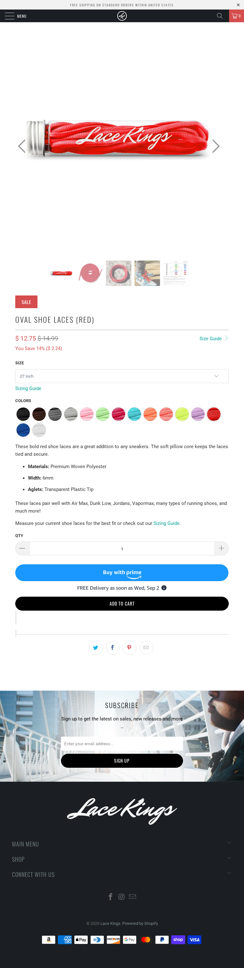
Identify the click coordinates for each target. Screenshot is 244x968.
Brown (39, 414)
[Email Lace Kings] (133, 897)
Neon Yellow (182, 414)
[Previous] (23, 146)
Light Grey (71, 414)
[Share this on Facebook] (113, 648)
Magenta (118, 414)
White (39, 430)
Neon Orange (150, 414)
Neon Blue (134, 414)
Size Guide (211, 338)
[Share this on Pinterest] (130, 648)
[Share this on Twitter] (96, 648)
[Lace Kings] (122, 16)
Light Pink (86, 414)
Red (213, 414)
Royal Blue (23, 430)
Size (19, 363)
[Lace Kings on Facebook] (110, 897)
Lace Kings (110, 923)
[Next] (214, 146)
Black (23, 414)
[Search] (222, 16)
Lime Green (102, 414)
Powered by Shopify (140, 923)
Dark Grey (55, 414)
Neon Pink (166, 414)
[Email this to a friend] (146, 648)
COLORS (23, 400)
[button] (16, 618)
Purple (198, 414)
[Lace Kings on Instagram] (121, 897)
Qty (19, 535)
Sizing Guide (28, 388)
